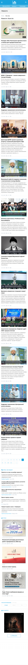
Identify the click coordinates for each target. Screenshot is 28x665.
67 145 (9, 595)
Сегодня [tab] (6, 605)
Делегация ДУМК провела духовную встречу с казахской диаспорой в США (12, 140)
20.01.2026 (3, 195)
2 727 (8, 195)
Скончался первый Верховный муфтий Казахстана (12, 257)
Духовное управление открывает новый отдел (13, 292)
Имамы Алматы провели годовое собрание (11, 438)
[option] (14, 622)
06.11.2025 (4, 543)
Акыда (3, 564)
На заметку (6, 610)
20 (24, 136)
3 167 (8, 116)
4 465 (8, 233)
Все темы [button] (8, 15)
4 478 (8, 267)
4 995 (8, 453)
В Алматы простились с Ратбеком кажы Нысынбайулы (13, 219)
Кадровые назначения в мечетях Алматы (13, 110)
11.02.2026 (3, 86)
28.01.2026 (3, 155)
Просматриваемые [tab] (6, 602)
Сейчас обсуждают (8, 469)
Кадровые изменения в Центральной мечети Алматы (12, 405)
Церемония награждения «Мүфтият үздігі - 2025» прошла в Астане (14, 329)
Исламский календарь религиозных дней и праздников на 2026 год (13, 540)
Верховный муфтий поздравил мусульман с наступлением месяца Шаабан (14, 180)
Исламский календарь (7, 537)
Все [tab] (22, 605)
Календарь (22, 6)
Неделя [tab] (14, 605)
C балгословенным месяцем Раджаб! (12, 367)
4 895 (8, 414)
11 (11, 462)
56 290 (9, 568)
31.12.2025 (3, 343)
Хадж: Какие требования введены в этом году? (13, 593)
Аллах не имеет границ (9, 566)
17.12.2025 (3, 414)
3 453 (8, 305)
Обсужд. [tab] (14, 602)
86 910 (9, 543)
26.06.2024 (4, 568)
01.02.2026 (3, 116)
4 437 (8, 343)
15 (24, 433)
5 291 (8, 86)
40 (24, 37)
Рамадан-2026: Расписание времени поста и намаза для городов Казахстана (13, 41)
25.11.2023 (4, 595)
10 (8, 462)
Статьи (4, 518)
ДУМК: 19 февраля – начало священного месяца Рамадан (13, 76)
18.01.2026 (3, 233)
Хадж (3, 590)
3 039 (8, 155)
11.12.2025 (3, 453)
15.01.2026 (3, 305)
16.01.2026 (3, 267)
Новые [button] (2, 15)
